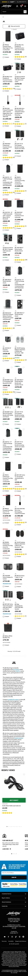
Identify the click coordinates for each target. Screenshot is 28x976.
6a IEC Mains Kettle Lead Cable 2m (11, 805)
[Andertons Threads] (20, 937)
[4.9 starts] (20, 260)
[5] (26, 56)
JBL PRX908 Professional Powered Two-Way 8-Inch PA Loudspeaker (8, 546)
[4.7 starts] (20, 489)
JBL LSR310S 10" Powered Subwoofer (7, 350)
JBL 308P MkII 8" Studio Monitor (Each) (7, 281)
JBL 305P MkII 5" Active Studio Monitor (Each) (19, 249)
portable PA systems (13, 699)
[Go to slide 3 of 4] (15, 854)
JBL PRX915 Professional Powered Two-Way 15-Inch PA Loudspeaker (20, 180)
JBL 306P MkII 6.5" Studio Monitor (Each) (19, 314)
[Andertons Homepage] (7, 6)
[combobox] (14, 12)
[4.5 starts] (20, 360)
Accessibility (10, 941)
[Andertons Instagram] (12, 937)
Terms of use (4, 941)
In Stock (5, 54)
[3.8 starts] (8, 328)
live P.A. (18, 671)
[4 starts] (20, 124)
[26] (26, 259)
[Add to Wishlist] (11, 32)
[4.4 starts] (8, 89)
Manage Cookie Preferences (20, 941)
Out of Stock (18, 486)
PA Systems (16, 669)
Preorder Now (7, 583)
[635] (14, 812)
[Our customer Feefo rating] (14, 885)
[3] (26, 488)
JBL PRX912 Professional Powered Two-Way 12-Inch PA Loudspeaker (8, 478)
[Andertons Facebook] (8, 937)
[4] (14, 157)
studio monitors (19, 738)
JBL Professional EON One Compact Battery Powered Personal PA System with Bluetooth (8, 316)
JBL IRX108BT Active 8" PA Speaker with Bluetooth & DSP (8, 381)
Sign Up (14, 877)
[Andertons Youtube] (5, 937)
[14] (14, 88)
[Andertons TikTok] (16, 937)
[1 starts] (20, 616)
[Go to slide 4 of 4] (16, 854)
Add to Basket (14, 800)
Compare (7, 57)
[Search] (25, 11)
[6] (14, 328)
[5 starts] (8, 157)
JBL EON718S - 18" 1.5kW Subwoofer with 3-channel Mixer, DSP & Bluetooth (8, 216)
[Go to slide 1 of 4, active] (11, 854)
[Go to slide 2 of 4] (13, 854)
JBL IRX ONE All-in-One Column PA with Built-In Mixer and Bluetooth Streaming (20, 112)
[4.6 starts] (20, 57)
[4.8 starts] (8, 192)
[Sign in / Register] (17, 6)
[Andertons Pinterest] (23, 937)
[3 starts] (8, 124)
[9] (14, 392)
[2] (26, 360)
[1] (13, 123)
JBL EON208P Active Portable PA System (8, 577)
